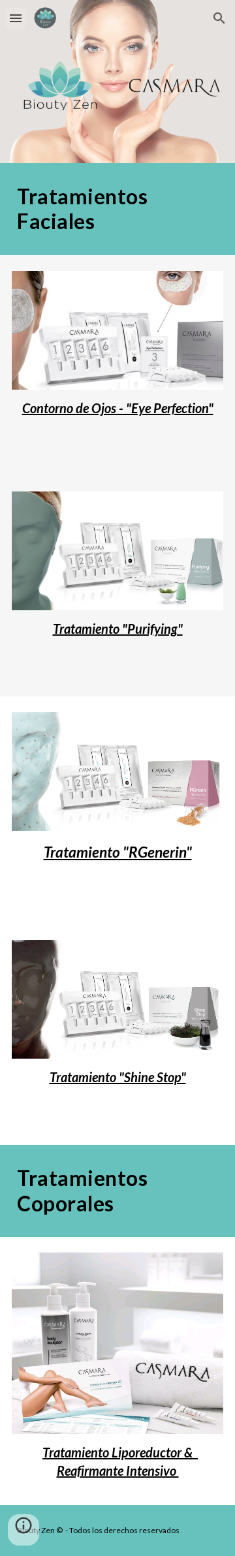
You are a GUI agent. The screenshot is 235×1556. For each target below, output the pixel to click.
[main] (117, 209)
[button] (15, 18)
